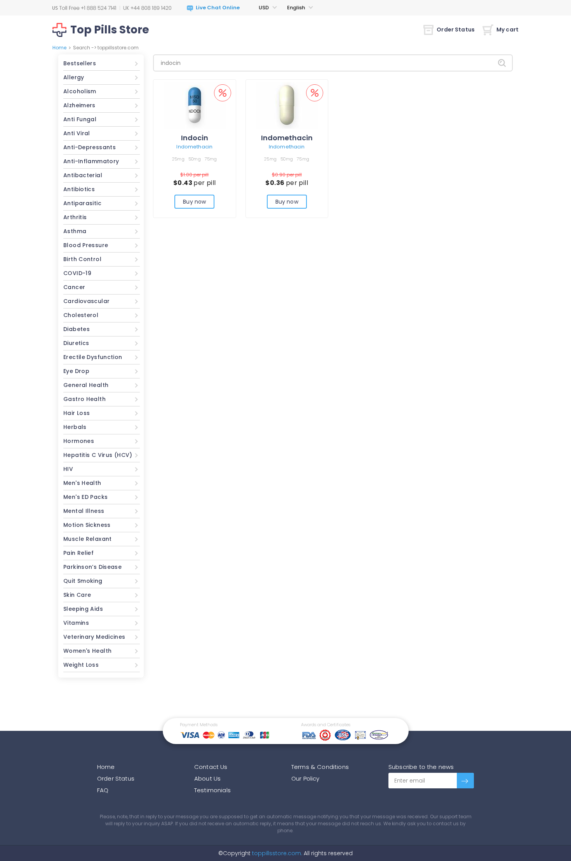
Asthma (74, 231)
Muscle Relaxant (87, 539)
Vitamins (76, 623)
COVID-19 (77, 273)
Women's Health (87, 651)
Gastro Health (84, 399)
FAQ (102, 790)
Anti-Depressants (89, 147)
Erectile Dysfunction (92, 357)
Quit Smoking (83, 581)
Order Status (456, 29)
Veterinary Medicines (94, 637)
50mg (194, 159)
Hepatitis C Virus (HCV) (97, 455)
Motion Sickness (87, 525)
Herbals (75, 427)
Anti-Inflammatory (91, 161)
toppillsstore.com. (276, 853)
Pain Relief (78, 553)
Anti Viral (76, 133)
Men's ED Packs (85, 497)
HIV (68, 469)
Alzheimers (79, 105)
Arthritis (75, 217)
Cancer (74, 287)
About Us (207, 778)
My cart (507, 29)
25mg (178, 159)
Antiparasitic (82, 203)
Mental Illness (83, 511)
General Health (85, 385)
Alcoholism (79, 91)
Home (59, 47)
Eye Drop (76, 371)
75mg (211, 159)
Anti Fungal (79, 119)
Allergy (73, 77)
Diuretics (76, 343)
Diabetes (76, 329)
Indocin (194, 138)
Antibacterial (82, 175)
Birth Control (82, 259)
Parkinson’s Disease (92, 567)
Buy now (194, 202)
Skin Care (77, 595)
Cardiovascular (86, 301)
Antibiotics (79, 189)
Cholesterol (80, 315)
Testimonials (212, 790)
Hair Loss (76, 413)
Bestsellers (79, 63)
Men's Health (82, 483)
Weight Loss (81, 665)
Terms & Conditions (320, 767)
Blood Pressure (85, 245)
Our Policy (305, 778)
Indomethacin (194, 146)
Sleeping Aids (83, 609)
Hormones (78, 441)
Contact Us (211, 767)
